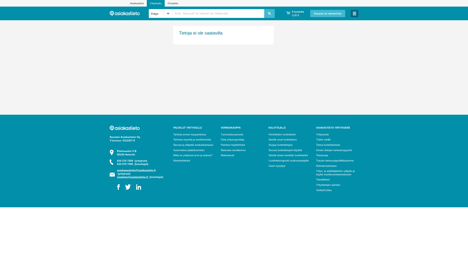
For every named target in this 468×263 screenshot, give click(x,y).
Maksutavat (227, 155)
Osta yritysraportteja (232, 139)
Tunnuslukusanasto (232, 134)
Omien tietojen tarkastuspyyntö (334, 150)
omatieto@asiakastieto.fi (133, 177)
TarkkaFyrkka (324, 190)
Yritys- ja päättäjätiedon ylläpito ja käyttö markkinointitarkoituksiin (335, 172)
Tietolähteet (323, 179)
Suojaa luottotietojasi (280, 144)
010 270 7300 (132, 164)
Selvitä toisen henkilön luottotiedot (288, 155)
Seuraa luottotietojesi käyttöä (285, 150)
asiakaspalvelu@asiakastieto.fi (136, 170)
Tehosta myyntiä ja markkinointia (192, 139)
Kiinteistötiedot (181, 160)
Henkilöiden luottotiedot (282, 134)
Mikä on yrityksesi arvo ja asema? (192, 155)
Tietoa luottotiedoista (328, 144)
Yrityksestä (322, 134)
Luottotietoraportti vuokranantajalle (289, 160)
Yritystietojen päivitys (328, 184)
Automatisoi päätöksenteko (189, 150)
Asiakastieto (137, 3)
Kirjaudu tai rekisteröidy (327, 13)
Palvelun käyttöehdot (233, 144)
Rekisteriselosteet (326, 165)
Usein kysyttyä (277, 165)
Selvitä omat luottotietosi (283, 139)
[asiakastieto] (129, 13)
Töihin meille (323, 139)
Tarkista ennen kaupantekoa (189, 134)
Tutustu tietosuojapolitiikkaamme (335, 160)
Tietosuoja (322, 155)
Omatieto (173, 3)
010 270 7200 (132, 160)
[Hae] (269, 13)
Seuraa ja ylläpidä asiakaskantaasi (193, 144)
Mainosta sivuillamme (233, 150)
